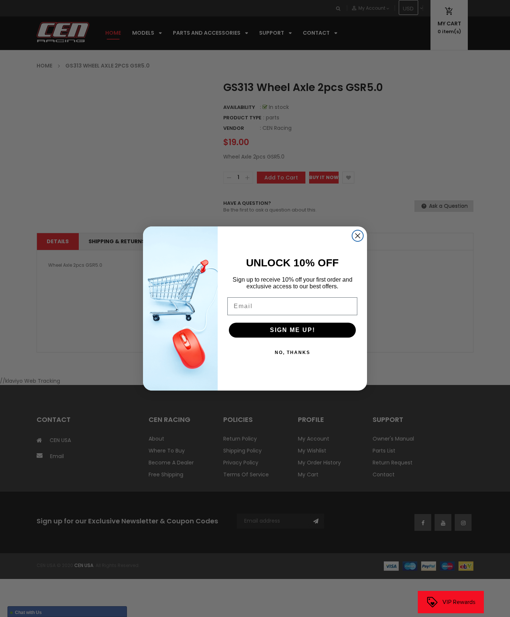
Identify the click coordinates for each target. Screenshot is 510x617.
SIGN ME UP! (292, 330)
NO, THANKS (292, 352)
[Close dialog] (357, 235)
